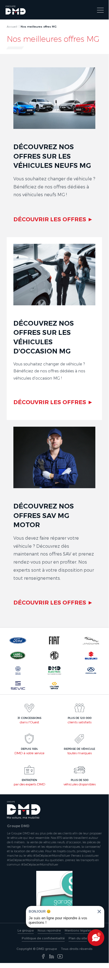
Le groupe (26, 930)
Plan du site (78, 938)
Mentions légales (78, 930)
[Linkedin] (52, 956)
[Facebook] (43, 956)
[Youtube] (60, 956)
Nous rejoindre (49, 930)
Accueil (12, 26)
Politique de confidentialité (43, 938)
